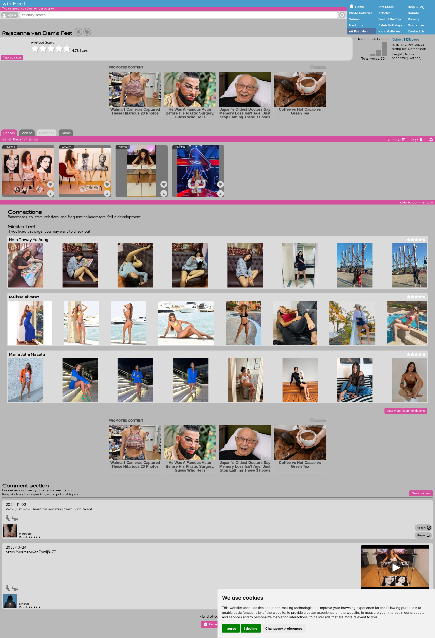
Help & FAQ (416, 6)
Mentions (356, 25)
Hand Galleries (389, 31)
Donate (413, 12)
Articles (384, 12)
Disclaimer (416, 25)
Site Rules (386, 6)
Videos (354, 19)
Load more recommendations (406, 410)
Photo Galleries (360, 12)
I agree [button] (231, 628)
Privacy (413, 19)
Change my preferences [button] (283, 628)
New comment (421, 493)
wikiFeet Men (358, 31)
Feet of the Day (389, 19)
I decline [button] (250, 628)
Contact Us (416, 31)
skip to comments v (416, 202)
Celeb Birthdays (390, 25)
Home (359, 6)
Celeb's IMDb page (405, 39)
